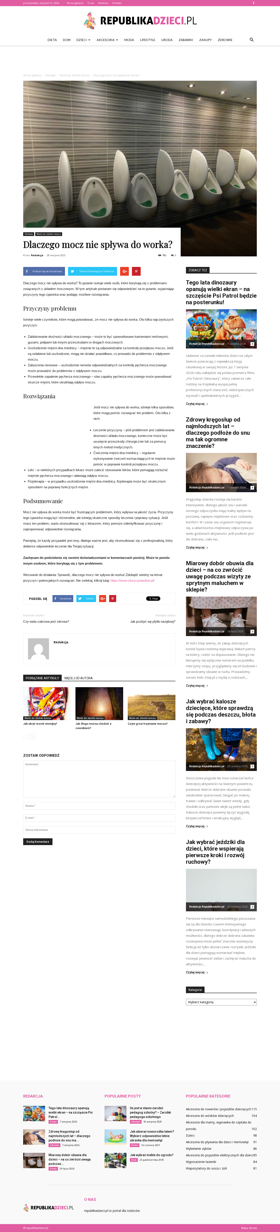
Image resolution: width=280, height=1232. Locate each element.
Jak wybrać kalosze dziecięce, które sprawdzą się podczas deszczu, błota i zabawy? (221, 711)
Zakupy (205, 40)
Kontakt (116, 3)
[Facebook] (253, 3)
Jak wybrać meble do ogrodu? (151, 1155)
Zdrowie (225, 40)
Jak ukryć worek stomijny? (40, 723)
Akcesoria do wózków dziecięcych (210, 1116)
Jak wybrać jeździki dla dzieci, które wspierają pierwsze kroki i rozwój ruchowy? (215, 852)
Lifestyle (147, 40)
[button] (251, 40)
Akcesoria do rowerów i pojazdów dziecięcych (218, 1109)
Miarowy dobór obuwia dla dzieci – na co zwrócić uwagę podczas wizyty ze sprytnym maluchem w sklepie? (220, 576)
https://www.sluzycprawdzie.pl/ (132, 580)
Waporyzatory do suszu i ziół (206, 1168)
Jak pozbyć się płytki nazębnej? (152, 622)
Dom (66, 40)
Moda (129, 40)
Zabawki (186, 40)
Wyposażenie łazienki (201, 1162)
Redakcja (37, 255)
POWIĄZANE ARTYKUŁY (42, 678)
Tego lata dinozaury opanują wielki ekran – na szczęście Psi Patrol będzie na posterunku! (221, 292)
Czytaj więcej (195, 404)
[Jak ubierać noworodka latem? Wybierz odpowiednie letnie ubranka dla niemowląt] (115, 1137)
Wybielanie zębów (198, 1148)
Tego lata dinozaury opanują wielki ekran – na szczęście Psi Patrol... (71, 1112)
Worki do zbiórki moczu (49, 234)
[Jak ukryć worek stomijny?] (47, 703)
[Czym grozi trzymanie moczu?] (151, 703)
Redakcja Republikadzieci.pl (206, 343)
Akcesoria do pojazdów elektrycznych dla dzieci (219, 1155)
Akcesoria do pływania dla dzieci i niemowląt (217, 1142)
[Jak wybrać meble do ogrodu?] (115, 1160)
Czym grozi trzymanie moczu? (148, 723)
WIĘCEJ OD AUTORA (78, 678)
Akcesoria (106, 40)
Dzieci (82, 40)
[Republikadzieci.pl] (140, 20)
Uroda (167, 40)
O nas (91, 3)
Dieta (52, 40)
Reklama (103, 3)
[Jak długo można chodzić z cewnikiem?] (99, 703)
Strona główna (75, 3)
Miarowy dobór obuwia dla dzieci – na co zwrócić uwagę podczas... (70, 1159)
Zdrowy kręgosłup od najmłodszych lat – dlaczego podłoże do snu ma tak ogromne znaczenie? (218, 432)
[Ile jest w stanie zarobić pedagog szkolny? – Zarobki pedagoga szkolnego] (115, 1113)
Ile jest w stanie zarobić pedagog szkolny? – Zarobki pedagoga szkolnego (150, 1112)
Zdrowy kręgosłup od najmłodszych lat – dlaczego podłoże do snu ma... (69, 1136)
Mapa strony (249, 1228)
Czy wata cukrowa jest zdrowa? (46, 622)
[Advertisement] (140, 60)
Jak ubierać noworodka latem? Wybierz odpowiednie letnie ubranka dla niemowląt (152, 1136)
